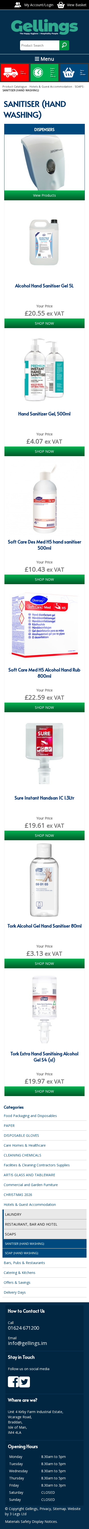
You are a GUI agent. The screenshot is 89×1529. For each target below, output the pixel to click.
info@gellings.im (27, 1343)
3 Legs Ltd (18, 1513)
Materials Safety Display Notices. (31, 1521)
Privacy (45, 1508)
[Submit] (64, 45)
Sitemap (59, 1508)
